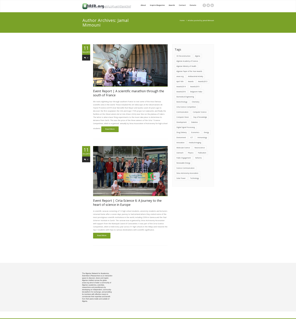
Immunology (202, 137)
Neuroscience (199, 148)
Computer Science (200, 112)
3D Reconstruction (183, 56)
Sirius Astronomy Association (187, 173)
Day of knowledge (200, 117)
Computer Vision (182, 117)
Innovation (180, 142)
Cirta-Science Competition (186, 107)
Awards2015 (194, 86)
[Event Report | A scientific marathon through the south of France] (130, 65)
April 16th (179, 81)
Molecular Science (183, 148)
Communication (182, 112)
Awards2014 (181, 86)
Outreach (179, 153)
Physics (190, 153)
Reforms (198, 158)
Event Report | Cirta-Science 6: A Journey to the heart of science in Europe (127, 202)
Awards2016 (181, 92)
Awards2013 (202, 81)
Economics (195, 132)
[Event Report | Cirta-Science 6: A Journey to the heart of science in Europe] (130, 171)
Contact (182, 5)
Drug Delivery (181, 132)
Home (182, 20)
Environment (181, 137)
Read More (110, 129)
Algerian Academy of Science (187, 61)
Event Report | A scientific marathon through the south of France (128, 93)
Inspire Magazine (157, 5)
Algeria (197, 56)
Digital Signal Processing (185, 127)
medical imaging (195, 142)
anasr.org (179, 76)
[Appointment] (106, 6)
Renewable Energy (183, 163)
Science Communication (185, 168)
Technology (194, 178)
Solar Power (181, 178)
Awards (172, 5)
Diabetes (194, 122)
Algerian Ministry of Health (186, 66)
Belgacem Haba (196, 92)
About (143, 5)
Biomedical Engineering (185, 97)
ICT (191, 137)
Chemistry (195, 102)
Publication (202, 153)
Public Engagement (183, 158)
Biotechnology (181, 102)
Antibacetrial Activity (195, 76)
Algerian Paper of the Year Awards (189, 71)
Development (181, 122)
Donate (193, 5)
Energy (206, 132)
